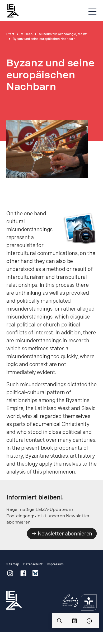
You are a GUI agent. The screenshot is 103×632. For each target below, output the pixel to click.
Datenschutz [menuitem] (33, 564)
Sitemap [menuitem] (12, 564)
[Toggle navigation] (92, 11)
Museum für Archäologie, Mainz (63, 34)
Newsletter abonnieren (64, 533)
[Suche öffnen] (60, 621)
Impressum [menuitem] (55, 564)
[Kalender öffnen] (74, 621)
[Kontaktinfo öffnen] (89, 621)
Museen (26, 34)
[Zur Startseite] (15, 10)
